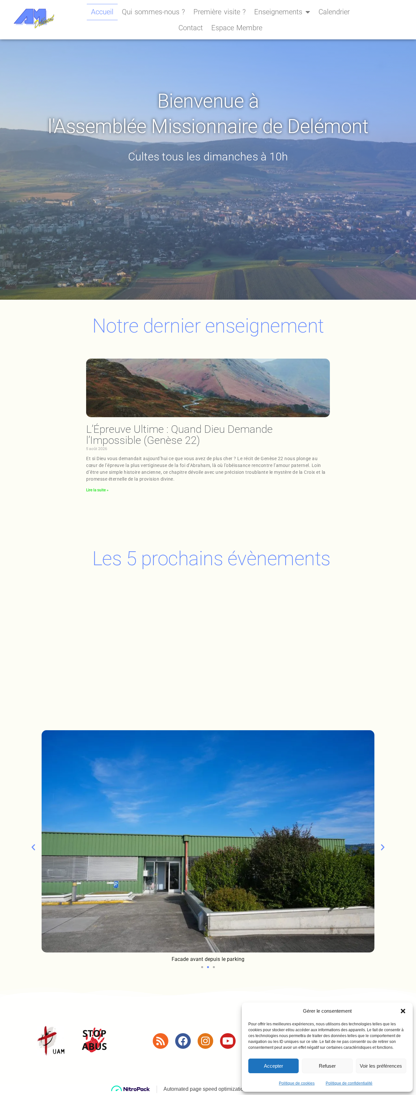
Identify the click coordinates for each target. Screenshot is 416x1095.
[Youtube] (228, 1041)
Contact (190, 28)
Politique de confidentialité (349, 1083)
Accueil (102, 12)
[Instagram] (205, 1041)
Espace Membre (236, 28)
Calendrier (334, 12)
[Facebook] (183, 1041)
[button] (403, 1011)
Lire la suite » (97, 490)
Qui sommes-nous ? (153, 12)
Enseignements (278, 12)
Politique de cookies (297, 1083)
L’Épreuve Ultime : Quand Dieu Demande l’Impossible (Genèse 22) (179, 434)
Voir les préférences (381, 1066)
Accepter (273, 1066)
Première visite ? (219, 12)
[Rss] (160, 1041)
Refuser (327, 1066)
